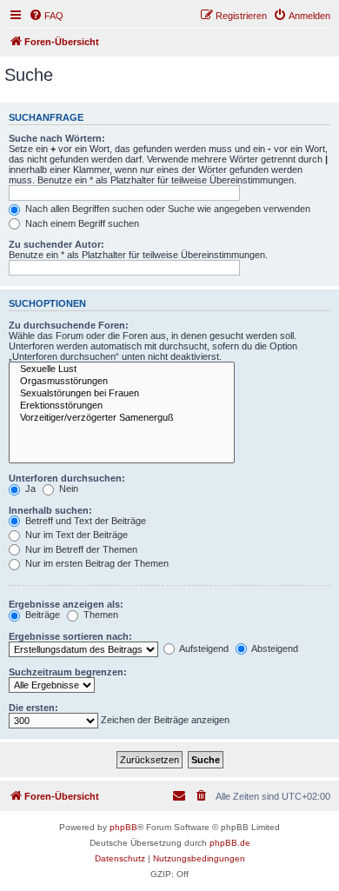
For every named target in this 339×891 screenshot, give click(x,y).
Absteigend (273, 648)
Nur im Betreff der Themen (80, 549)
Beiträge (41, 614)
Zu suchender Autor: (56, 244)
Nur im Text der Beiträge (75, 534)
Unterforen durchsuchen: (67, 478)
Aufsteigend (203, 648)
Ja (29, 488)
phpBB (123, 827)
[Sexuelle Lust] (121, 369)
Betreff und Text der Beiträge (84, 520)
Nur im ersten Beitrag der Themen (96, 563)
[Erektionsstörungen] (121, 406)
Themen (99, 614)
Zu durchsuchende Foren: (69, 325)
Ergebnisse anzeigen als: (66, 604)
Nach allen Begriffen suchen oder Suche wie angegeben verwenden (166, 208)
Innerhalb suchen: (50, 510)
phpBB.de (229, 843)
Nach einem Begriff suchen (81, 223)
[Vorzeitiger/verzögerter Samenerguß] (121, 418)
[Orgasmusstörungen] (121, 382)
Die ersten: (33, 707)
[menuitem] (46, 15)
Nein (67, 488)
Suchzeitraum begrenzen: (68, 672)
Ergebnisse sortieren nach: (70, 636)
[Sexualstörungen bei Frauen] (121, 394)
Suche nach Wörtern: (57, 138)
